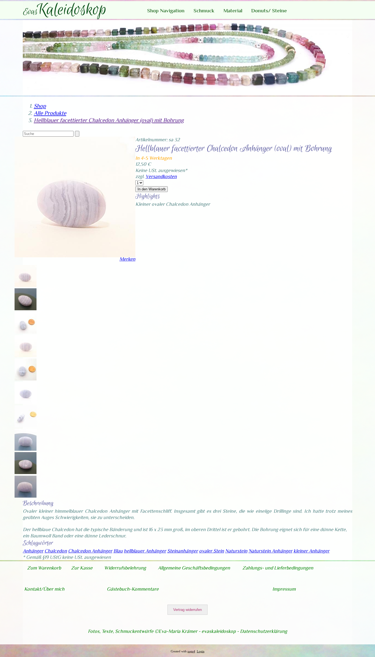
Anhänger (33, 551)
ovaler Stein (211, 551)
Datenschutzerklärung (263, 631)
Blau (118, 551)
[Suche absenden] (77, 134)
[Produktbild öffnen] (75, 276)
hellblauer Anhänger (145, 551)
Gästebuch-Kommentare (133, 589)
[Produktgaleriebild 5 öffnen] (75, 393)
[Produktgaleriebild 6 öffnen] (75, 417)
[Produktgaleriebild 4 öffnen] (75, 370)
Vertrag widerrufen (187, 610)
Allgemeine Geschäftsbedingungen (194, 568)
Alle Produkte (50, 113)
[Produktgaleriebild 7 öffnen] (75, 440)
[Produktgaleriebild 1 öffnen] (75, 300)
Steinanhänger (182, 551)
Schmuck (204, 10)
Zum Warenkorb (44, 568)
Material (232, 10)
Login (201, 651)
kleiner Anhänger (311, 551)
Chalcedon (55, 551)
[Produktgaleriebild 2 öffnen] (75, 323)
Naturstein (236, 551)
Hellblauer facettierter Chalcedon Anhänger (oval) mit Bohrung (109, 120)
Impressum (336, 568)
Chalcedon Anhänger (90, 551)
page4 (191, 651)
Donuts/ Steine (269, 10)
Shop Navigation (165, 10)
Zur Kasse (82, 568)
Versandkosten (161, 176)
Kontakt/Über (39, 589)
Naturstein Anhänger (270, 551)
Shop (40, 106)
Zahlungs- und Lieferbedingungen (277, 568)
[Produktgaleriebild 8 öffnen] (75, 463)
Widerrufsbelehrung (125, 568)
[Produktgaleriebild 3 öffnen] (75, 347)
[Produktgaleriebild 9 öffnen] (75, 487)
